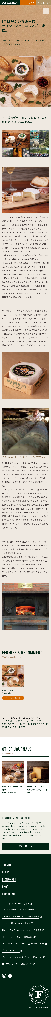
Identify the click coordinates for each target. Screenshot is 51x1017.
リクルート (6, 904)
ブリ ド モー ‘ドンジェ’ (11, 950)
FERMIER (39, 994)
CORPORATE (9, 894)
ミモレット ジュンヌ (37, 944)
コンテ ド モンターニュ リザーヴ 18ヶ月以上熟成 (21, 930)
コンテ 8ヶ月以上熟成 (21, 923)
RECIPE (6, 872)
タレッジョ (39, 957)
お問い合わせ (23, 904)
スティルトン (27, 964)
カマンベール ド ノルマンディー (14, 944)
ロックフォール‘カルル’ (11, 964)
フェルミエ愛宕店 (9, 910)
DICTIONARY (9, 879)
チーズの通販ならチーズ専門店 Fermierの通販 (20, 917)
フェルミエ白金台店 (26, 910)
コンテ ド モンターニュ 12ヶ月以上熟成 (18, 937)
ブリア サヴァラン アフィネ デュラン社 (17, 957)
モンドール (6, 923)
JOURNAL (7, 865)
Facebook (10, 976)
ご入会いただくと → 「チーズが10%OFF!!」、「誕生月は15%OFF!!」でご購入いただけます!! (25, 723)
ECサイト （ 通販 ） (28, 3)
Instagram (4, 976)
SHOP (5, 887)
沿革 (14, 904)
